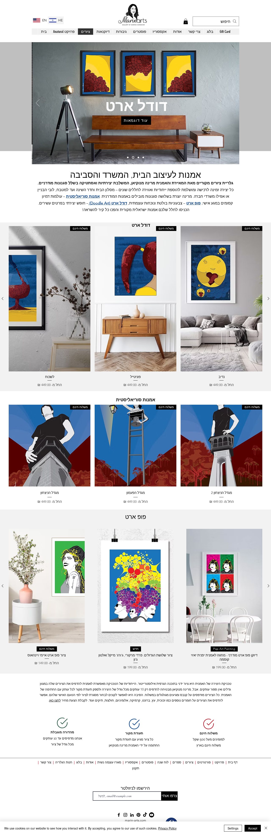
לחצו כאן (55, 700)
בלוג (78, 762)
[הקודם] (38, 103)
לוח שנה (163, 762)
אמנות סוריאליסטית (83, 196)
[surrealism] (128, 157)
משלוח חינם (209, 733)
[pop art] (138, 157)
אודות (90, 762)
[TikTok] (145, 814)
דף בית (232, 762)
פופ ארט (193, 203)
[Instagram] (125, 814)
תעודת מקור (134, 733)
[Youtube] (151, 814)
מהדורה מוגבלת (62, 732)
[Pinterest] (138, 814)
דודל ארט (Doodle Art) (107, 203)
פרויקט (219, 762)
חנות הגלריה (63, 762)
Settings (233, 828)
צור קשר (45, 762)
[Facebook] (118, 814)
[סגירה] (265, 828)
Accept (252, 828)
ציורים (189, 762)
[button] (185, 21)
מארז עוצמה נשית (109, 762)
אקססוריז (131, 762)
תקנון (135, 768)
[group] (135, 307)
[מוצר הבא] (2, 298)
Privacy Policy (167, 828)
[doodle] (133, 157)
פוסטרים (147, 762)
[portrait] (143, 157)
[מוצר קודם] (268, 298)
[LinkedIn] (131, 814)
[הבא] (233, 103)
